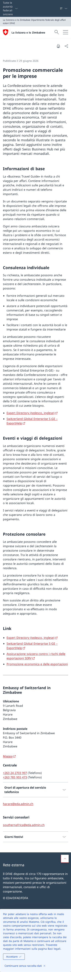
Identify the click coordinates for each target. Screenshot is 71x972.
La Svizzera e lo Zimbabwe (28, 32)
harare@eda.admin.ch (18, 804)
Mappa (8, 756)
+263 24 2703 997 (15, 773)
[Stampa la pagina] (58, 46)
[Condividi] (66, 46)
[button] (65, 859)
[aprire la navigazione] (65, 32)
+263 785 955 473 (15, 777)
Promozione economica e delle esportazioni (37, 664)
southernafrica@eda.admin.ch (24, 825)
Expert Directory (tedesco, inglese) (30, 413)
